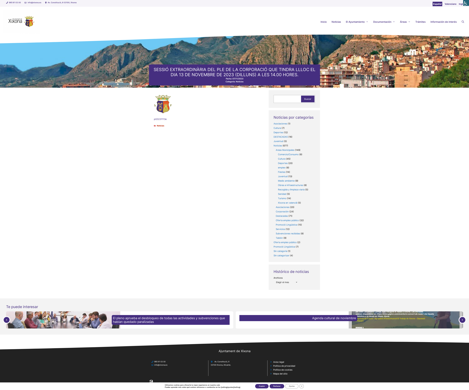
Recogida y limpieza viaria (291, 189)
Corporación (282, 211)
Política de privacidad (284, 366)
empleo (282, 167)
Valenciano (450, 4)
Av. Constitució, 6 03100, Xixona (62, 2)
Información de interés (444, 21)
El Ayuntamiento (355, 21)
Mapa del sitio (280, 373)
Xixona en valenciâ (287, 202)
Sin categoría (280, 251)
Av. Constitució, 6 (221, 361)
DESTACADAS (281, 137)
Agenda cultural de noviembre (334, 318)
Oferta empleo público (287, 220)
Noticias (336, 21)
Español (437, 4)
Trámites (420, 21)
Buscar (307, 99)
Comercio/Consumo (288, 154)
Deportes (278, 132)
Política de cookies (282, 370)
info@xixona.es (34, 2)
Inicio (324, 21)
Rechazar (277, 386)
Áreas (403, 21)
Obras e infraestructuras (290, 185)
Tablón (279, 238)
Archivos (278, 278)
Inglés (462, 4)
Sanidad (282, 194)
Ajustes (292, 386)
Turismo (282, 198)
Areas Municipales (285, 150)
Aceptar (262, 386)
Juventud (278, 141)
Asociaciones (280, 123)
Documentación (382, 21)
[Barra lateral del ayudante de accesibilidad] (466, 3)
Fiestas (281, 172)
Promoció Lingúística (286, 224)
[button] (463, 22)
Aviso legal (278, 362)
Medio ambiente (286, 180)
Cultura (277, 128)
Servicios (280, 229)
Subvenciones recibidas (288, 233)
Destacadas (282, 216)
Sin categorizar (281, 255)
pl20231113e (160, 119)
